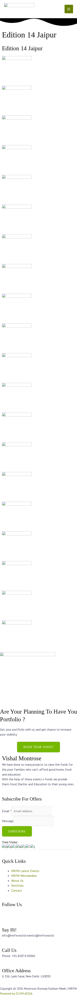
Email (6, 811)
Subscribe (17, 831)
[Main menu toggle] (69, 9)
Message (7, 821)
